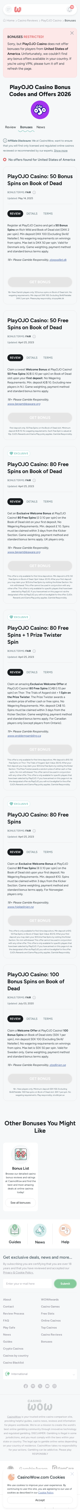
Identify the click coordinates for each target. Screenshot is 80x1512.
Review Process (13, 1313)
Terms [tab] (48, 213)
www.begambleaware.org (23, 404)
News (41, 127)
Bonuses (26, 127)
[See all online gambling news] (40, 1230)
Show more (60, 150)
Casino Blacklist (13, 1362)
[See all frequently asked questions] (65, 1230)
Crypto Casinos (13, 1348)
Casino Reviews (28, 20)
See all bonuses (20, 1202)
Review (10, 127)
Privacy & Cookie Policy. (18, 1272)
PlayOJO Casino (51, 20)
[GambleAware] (33, 1468)
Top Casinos (49, 1327)
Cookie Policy (45, 1492)
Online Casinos (51, 1320)
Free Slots (47, 1313)
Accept (40, 1500)
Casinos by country (16, 1355)
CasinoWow (14, 1416)
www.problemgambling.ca (24, 736)
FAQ (6, 1320)
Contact (8, 1306)
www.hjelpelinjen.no (20, 907)
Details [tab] (32, 213)
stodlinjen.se (57, 1065)
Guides (7, 1341)
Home (11, 20)
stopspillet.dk (57, 260)
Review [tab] (15, 213)
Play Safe (9, 1327)
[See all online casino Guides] (14, 1230)
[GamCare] (63, 1468)
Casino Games (50, 1306)
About (7, 1299)
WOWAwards (50, 1299)
